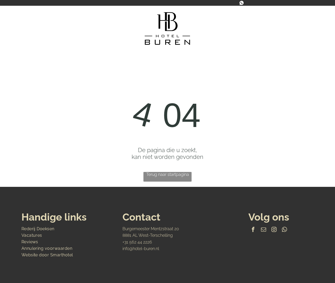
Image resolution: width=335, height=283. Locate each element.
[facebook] (253, 230)
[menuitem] (74, 57)
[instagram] (274, 230)
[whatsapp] (284, 230)
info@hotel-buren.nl (140, 248)
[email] (263, 230)
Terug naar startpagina (167, 174)
